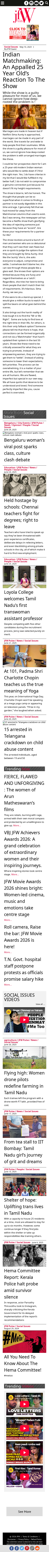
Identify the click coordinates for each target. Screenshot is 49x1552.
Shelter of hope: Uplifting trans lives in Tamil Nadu (23, 1206)
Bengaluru (10, 422)
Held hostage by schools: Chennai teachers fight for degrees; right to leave (21, 513)
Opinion (16, 425)
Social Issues (11, 46)
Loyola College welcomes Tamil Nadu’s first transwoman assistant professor (23, 605)
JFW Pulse (37, 422)
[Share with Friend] (32, 1548)
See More (24, 1511)
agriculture (10, 1040)
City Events (24, 422)
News (7, 425)
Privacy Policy (23, 1539)
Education (9, 467)
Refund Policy (36, 1539)
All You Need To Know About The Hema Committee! (22, 1363)
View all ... (40, 1004)
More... (17, 825)
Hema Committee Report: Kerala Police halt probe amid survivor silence (22, 1284)
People (26, 425)
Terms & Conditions (30, 1536)
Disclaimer (12, 1539)
